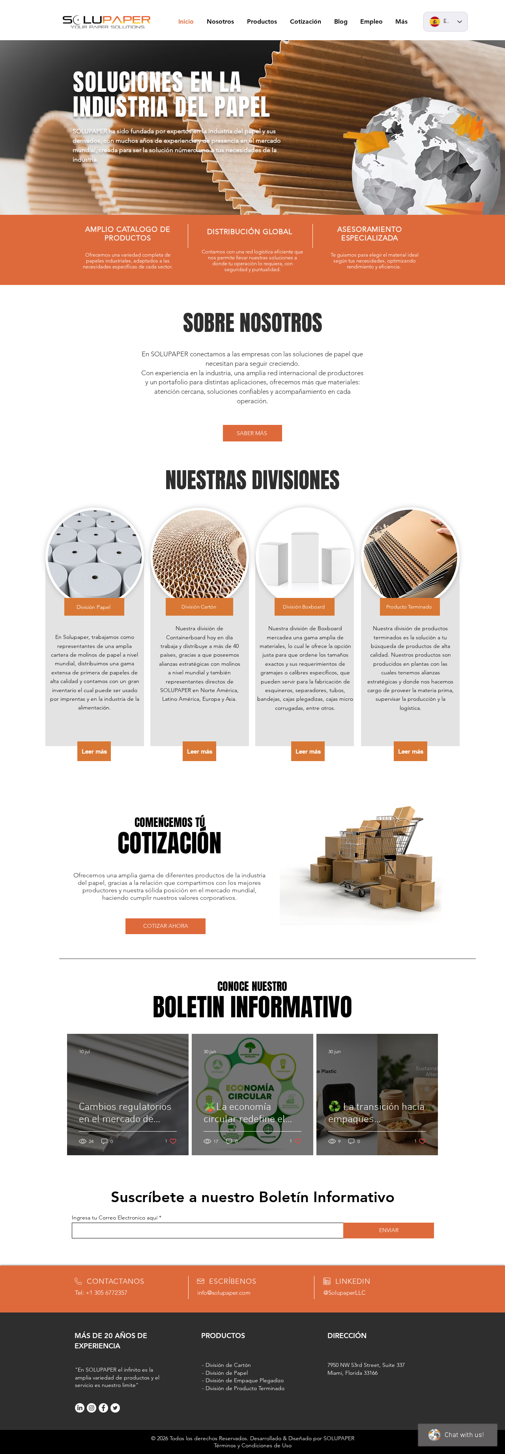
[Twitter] (115, 1408)
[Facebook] (103, 1408)
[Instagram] (91, 1408)
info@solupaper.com (224, 1292)
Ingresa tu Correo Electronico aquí (114, 1217)
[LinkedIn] (79, 1408)
